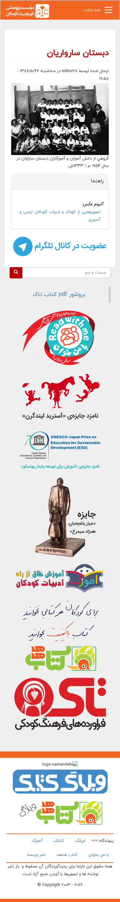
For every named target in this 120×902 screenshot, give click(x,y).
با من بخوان (98, 855)
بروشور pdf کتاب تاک (59, 295)
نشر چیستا (36, 855)
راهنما (94, 180)
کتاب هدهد (67, 855)
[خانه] (27, 10)
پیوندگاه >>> (102, 841)
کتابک (58, 841)
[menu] (108, 12)
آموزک (37, 841)
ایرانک (80, 841)
